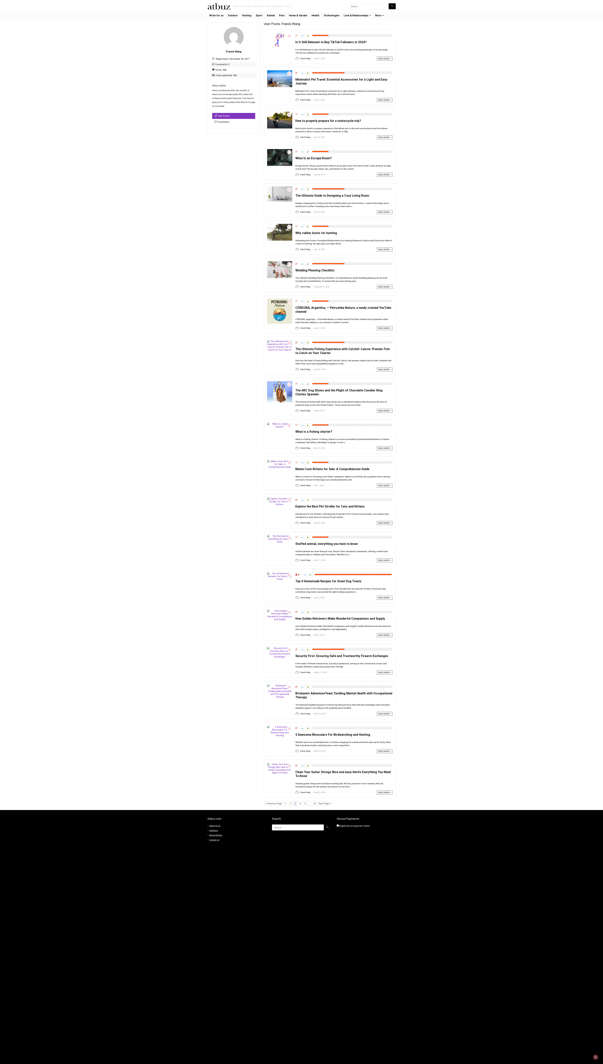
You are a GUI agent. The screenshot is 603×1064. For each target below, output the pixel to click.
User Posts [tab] (224, 116)
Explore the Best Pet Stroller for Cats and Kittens (330, 506)
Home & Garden (298, 15)
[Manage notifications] (595, 1057)
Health (315, 15)
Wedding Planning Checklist (314, 270)
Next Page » (325, 803)
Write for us (216, 15)
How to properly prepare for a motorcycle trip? (328, 121)
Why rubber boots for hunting (316, 233)
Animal (271, 15)
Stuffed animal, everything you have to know (326, 544)
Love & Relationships (356, 15)
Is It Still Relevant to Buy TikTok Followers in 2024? (331, 42)
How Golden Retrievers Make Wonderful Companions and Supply (340, 618)
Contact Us (214, 840)
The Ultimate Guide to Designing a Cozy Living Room (332, 195)
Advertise (213, 830)
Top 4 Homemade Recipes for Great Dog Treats (328, 581)
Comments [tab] (223, 121)
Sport (259, 15)
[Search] (392, 6)
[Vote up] (308, 36)
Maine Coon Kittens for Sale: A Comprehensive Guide (332, 469)
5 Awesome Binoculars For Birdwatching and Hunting (332, 735)
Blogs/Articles (215, 835)
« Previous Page (273, 803)
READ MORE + (384, 58)
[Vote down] (302, 36)
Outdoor (233, 15)
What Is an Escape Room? (313, 158)
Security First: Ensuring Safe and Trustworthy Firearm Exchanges (341, 656)
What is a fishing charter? (313, 432)
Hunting (246, 15)
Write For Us (246, 102)
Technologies (331, 15)
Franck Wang (305, 58)
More (378, 15)
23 (315, 803)
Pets (282, 15)
